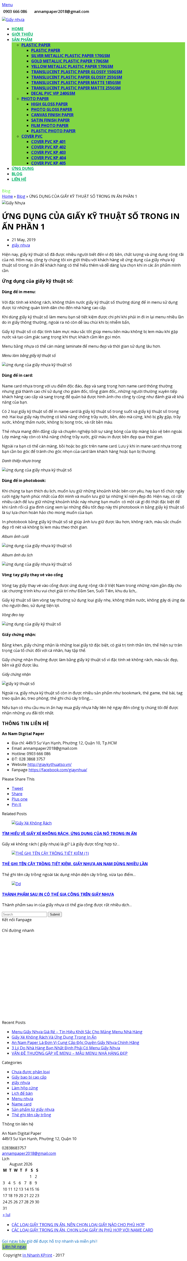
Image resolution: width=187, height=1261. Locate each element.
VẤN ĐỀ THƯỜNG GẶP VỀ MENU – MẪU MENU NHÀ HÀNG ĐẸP (70, 1053)
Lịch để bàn (22, 1093)
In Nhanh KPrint (37, 1255)
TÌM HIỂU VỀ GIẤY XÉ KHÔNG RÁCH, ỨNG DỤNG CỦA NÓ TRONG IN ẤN (69, 833)
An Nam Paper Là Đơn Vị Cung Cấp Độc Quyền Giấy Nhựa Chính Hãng (75, 1042)
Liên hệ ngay (14, 1246)
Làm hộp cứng (25, 1088)
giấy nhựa (21, 245)
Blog (21, 196)
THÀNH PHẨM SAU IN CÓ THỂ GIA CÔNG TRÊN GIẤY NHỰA (58, 894)
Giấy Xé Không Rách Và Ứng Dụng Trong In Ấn (54, 1037)
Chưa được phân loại (31, 1071)
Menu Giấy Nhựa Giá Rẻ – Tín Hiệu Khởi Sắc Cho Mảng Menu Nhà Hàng (77, 1031)
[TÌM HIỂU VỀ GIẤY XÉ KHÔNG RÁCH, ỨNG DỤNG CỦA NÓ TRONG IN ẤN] (32, 823)
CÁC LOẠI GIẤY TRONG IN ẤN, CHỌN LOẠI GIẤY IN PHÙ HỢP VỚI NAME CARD (82, 1230)
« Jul (6, 1214)
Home (7, 196)
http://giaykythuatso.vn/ (50, 764)
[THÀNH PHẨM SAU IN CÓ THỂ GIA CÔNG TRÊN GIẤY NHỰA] (16, 883)
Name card (21, 1104)
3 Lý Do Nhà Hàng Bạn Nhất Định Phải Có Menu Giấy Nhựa (66, 1048)
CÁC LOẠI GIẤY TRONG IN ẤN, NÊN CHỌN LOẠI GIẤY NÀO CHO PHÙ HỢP (78, 1224)
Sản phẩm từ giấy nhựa (33, 1109)
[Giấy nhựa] (13, 19)
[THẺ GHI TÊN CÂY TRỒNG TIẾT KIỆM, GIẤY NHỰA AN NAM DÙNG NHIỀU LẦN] (50, 853)
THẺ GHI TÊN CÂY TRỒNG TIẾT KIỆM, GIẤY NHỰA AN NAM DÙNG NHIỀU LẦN (75, 863)
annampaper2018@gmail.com (29, 1153)
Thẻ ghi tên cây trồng (31, 1114)
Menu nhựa (22, 1098)
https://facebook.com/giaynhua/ (57, 769)
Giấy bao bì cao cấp (29, 1077)
